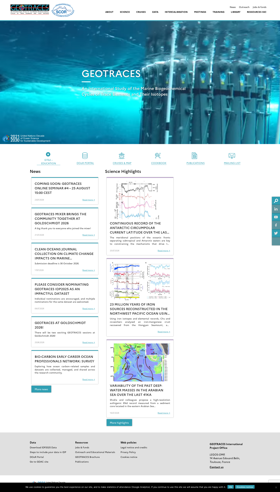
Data (155, 11)
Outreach (244, 7)
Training (218, 11)
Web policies (128, 442)
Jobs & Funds (82, 447)
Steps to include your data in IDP (48, 452)
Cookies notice (129, 456)
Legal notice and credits (134, 447)
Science (125, 11)
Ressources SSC (256, 11)
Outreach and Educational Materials (95, 452)
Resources (81, 442)
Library (235, 11)
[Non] (276, 487)
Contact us (216, 467)
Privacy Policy (128, 452)
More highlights (119, 422)
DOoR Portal (37, 456)
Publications (82, 461)
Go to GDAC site (39, 461)
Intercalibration (176, 11)
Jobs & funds (259, 7)
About (109, 11)
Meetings (200, 11)
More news (41, 389)
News (233, 7)
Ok (230, 486)
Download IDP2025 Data (43, 447)
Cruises (141, 11)
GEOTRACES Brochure (87, 456)
